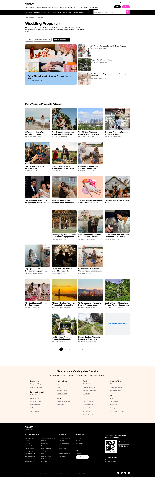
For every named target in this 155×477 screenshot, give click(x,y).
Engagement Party (62, 384)
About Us (61, 440)
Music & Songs (34, 411)
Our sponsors (62, 456)
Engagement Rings (42, 39)
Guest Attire (86, 393)
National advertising (64, 453)
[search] (128, 12)
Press (60, 451)
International (62, 448)
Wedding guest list (30, 456)
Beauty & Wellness (116, 381)
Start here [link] (107, 464)
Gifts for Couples (88, 404)
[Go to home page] (29, 427)
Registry (27, 440)
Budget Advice (34, 398)
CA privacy (66, 473)
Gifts (70, 12)
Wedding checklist (30, 453)
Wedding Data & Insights (117, 411)
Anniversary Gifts (88, 414)
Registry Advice (88, 401)
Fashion (65, 12)
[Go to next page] (94, 349)
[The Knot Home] (29, 4)
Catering (43, 440)
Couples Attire (87, 384)
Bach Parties (60, 387)
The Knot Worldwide (64, 438)
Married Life (113, 404)
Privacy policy (28, 473)
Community (44, 461)
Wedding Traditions (36, 408)
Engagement (28, 12)
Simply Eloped (79, 443)
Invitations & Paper (35, 401)
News (111, 398)
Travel (59, 12)
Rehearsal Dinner (62, 393)
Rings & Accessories (89, 387)
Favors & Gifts (87, 408)
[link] (118, 473)
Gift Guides (86, 411)
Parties (43, 445)
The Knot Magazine (79, 12)
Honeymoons (60, 404)
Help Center (79, 453)
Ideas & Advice (29, 17)
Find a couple (126, 3)
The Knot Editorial (64, 443)
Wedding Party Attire (89, 390)
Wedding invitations (30, 445)
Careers (61, 445)
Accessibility (46, 473)
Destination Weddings (63, 401)
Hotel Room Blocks (46, 456)
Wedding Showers (62, 390)
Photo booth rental (46, 448)
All (29, 39)
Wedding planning (29, 461)
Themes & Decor (35, 404)
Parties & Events (52, 12)
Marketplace (28, 443)
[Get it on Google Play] (123, 446)
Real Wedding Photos (36, 395)
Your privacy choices (56, 473)
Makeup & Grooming (116, 387)
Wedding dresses (45, 451)
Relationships (114, 401)
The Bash (78, 440)
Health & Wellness (115, 390)
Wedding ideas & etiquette (48, 438)
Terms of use (37, 473)
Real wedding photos (46, 458)
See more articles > (117, 324)
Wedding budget (29, 451)
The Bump (78, 438)
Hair (111, 384)
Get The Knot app (29, 448)
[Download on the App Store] (123, 441)
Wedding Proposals (36, 387)
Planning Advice (114, 408)
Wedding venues (29, 458)
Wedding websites (30, 438)
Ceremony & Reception (40, 12)
